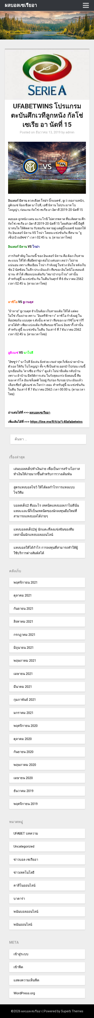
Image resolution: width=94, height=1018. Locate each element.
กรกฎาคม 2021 (24, 635)
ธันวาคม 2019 (23, 791)
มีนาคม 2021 (23, 687)
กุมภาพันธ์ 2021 (25, 700)
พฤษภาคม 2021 (25, 661)
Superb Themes (72, 1011)
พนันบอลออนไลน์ (26, 912)
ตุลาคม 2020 (23, 739)
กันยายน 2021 (23, 609)
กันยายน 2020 (23, 752)
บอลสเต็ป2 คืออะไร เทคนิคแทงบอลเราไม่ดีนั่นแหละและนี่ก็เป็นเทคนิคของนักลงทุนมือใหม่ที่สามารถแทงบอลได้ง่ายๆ (46, 511)
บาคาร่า (19, 899)
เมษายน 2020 (23, 778)
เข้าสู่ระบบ (21, 954)
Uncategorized (24, 846)
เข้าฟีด (18, 967)
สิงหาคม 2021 (23, 622)
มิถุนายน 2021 (24, 648)
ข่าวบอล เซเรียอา (26, 860)
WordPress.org (24, 993)
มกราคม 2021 (23, 713)
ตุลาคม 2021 (23, 595)
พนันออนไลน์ (23, 925)
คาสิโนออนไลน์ (24, 885)
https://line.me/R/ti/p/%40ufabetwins (56, 421)
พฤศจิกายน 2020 (26, 726)
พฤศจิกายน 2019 (26, 804)
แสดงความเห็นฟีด (26, 980)
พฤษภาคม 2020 (25, 765)
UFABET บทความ (26, 833)
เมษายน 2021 (23, 674)
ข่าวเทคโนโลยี (24, 873)
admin (70, 132)
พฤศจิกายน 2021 (26, 582)
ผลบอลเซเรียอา (21, 5)
